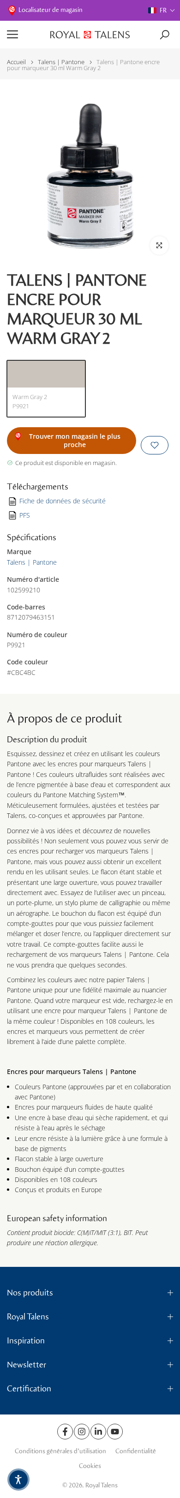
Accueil (16, 62)
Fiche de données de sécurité (62, 500)
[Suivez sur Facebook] (65, 1431)
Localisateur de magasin (50, 10)
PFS (24, 515)
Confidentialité (135, 1451)
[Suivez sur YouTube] (115, 1431)
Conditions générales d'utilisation (60, 1451)
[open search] (164, 35)
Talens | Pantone (61, 62)
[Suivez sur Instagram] (82, 1431)
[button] (162, 10)
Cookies (90, 1466)
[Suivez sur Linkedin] (98, 1431)
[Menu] (25, 34)
